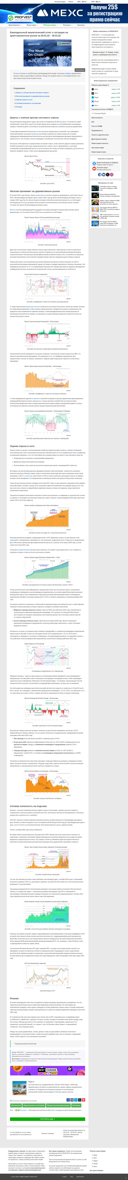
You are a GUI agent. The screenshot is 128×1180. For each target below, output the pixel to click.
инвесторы (29, 476)
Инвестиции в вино (99, 152)
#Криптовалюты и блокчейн (34, 1105)
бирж (74, 452)
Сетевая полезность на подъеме (28, 103)
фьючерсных (41, 195)
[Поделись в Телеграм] (75, 1100)
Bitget (96, 97)
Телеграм (58, 1092)
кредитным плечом (32, 306)
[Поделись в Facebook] (68, 1100)
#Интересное (16, 1105)
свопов (39, 131)
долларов (63, 122)
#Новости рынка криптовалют (58, 1105)
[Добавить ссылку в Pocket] (83, 1100)
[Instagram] (111, 174)
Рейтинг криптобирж (99, 85)
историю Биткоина (23, 550)
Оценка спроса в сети (24, 100)
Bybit (96, 89)
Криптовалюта (14, 25)
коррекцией (14, 540)
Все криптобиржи (96, 1170)
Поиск (70, 2)
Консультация (60, 2)
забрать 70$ (116, 89)
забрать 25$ (116, 105)
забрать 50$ (116, 93)
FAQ (71, 1176)
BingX (97, 101)
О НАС (64, 1176)
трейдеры (67, 73)
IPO (93, 122)
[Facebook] (100, 174)
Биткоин (16, 73)
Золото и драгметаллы (100, 135)
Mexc (96, 105)
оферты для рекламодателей (30, 1170)
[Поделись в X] (79, 1100)
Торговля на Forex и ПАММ (102, 109)
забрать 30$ (116, 101)
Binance (13, 210)
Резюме (19, 107)
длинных (37, 398)
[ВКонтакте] (104, 174)
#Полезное (76, 1105)
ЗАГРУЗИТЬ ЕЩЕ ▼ (47, 1119)
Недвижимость (97, 130)
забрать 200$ (115, 97)
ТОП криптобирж (49, 25)
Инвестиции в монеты (100, 143)
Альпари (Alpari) (100, 113)
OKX (96, 93)
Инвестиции (31, 25)
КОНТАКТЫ (80, 1176)
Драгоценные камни (99, 139)
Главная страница (47, 1133)
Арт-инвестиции (98, 147)
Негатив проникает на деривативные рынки (32, 96)
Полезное (67, 25)
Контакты (81, 25)
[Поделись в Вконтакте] (72, 1100)
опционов (34, 134)
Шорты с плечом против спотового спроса (32, 92)
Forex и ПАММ (97, 126)
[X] (107, 174)
